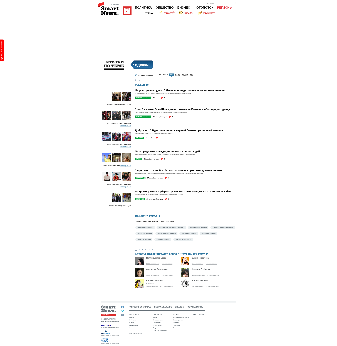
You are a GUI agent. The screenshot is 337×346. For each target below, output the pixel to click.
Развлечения (157, 325)
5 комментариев (213, 275)
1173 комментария (212, 286)
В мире (131, 322)
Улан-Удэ (139, 138)
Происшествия (158, 320)
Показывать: (164, 74)
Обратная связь (195, 307)
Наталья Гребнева (201, 269)
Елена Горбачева (200, 258)
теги (191, 75)
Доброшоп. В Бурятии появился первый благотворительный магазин (179, 130)
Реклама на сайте (163, 307)
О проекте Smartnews (140, 307)
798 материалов (152, 286)
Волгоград (140, 178)
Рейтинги (176, 328)
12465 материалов (152, 264)
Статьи (139, 159)
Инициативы (133, 325)
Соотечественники (135, 328)
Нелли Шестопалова (156, 258)
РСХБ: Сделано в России (181, 317)
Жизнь (155, 317)
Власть (131, 317)
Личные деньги (178, 320)
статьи (177, 75)
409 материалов (198, 286)
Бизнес (183, 7)
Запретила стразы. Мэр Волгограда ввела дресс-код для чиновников (178, 170)
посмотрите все (125, 125)
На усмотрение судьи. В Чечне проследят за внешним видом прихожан (180, 90)
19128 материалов (198, 275)
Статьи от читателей (160, 330)
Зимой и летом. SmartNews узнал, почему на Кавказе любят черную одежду (182, 109)
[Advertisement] (168, 35)
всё (171, 74)
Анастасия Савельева (156, 269)
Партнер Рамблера (135, 333)
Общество (165, 7)
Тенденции (176, 325)
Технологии (156, 322)
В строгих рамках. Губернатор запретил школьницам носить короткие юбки (183, 191)
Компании (176, 322)
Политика (143, 7)
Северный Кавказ (143, 98)
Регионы (225, 7)
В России (132, 320)
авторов (185, 75)
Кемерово (140, 199)
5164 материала (197, 264)
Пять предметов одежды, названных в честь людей (167, 151)
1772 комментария (166, 286)
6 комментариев (167, 275)
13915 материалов (152, 275)
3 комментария (167, 264)
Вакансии (179, 307)
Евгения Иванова (154, 280)
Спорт (155, 328)
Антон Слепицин (200, 280)
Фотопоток (203, 7)
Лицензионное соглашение (110, 327)
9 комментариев (211, 264)
